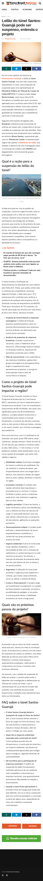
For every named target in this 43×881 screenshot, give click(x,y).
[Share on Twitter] (26, 69)
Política (15, 10)
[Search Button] (40, 3)
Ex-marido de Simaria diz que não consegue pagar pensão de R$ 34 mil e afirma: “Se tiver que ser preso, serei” (21, 255)
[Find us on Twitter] (3, 875)
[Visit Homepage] (21, 3)
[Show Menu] (3, 3)
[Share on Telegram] (16, 69)
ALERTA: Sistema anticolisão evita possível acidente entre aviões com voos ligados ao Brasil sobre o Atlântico (21, 264)
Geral (4, 10)
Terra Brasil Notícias (13, 872)
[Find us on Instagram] (7, 875)
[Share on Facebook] (36, 69)
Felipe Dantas (10, 39)
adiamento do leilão (27, 143)
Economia (27, 10)
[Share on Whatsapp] (6, 69)
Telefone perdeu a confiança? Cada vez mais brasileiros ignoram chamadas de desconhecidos (21, 272)
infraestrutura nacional (11, 79)
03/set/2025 (25, 39)
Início (3, 16)
